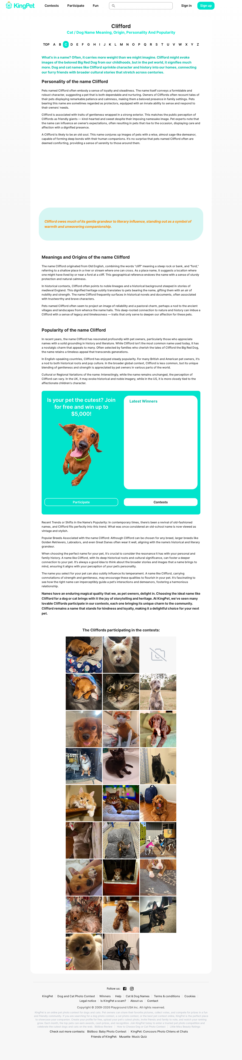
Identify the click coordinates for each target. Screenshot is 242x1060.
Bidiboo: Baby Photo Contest (106, 1031)
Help (118, 996)
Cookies (190, 996)
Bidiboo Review (103, 1026)
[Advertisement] (121, 173)
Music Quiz (139, 1036)
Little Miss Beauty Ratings (185, 1026)
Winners (105, 996)
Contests (52, 5)
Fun (96, 5)
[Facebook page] (124, 988)
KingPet (47, 996)
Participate (75, 5)
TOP (46, 44)
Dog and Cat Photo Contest (76, 996)
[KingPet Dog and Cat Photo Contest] (20, 5)
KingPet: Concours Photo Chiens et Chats (159, 1031)
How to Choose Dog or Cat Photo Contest (141, 1026)
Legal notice (88, 1000)
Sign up (206, 5)
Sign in (186, 5)
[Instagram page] (131, 988)
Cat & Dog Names (138, 996)
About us (136, 1000)
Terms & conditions (167, 996)
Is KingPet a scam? (113, 1000)
